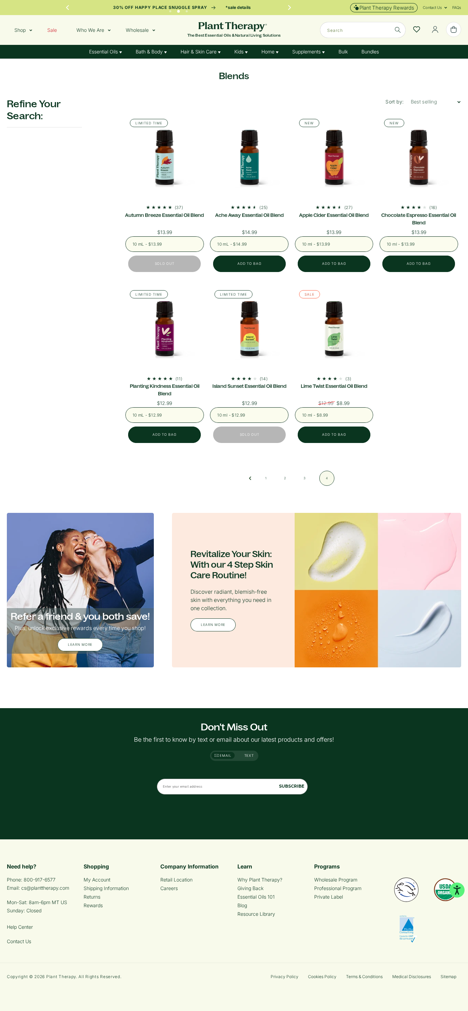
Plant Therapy (61, 976)
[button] (432, 7)
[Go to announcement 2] (178, 9)
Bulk (343, 51)
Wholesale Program (335, 880)
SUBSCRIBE (291, 786)
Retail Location (176, 880)
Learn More (80, 644)
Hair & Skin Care (199, 51)
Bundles (370, 51)
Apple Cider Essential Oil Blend (334, 215)
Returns (92, 897)
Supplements (307, 51)
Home (268, 51)
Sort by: (394, 101)
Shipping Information (106, 888)
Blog (242, 905)
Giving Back (250, 888)
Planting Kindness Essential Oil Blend (164, 389)
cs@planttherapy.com (45, 888)
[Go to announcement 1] (170, 9)
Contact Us (19, 941)
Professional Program (337, 888)
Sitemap (448, 976)
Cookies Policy (322, 976)
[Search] (397, 29)
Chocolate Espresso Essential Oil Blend (418, 218)
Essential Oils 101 (256, 897)
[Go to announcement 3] (187, 9)
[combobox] (362, 30)
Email (225, 755)
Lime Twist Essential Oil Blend (334, 386)
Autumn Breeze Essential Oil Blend (164, 215)
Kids (239, 51)
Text (249, 755)
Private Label (328, 897)
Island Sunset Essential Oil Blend (249, 386)
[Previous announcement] (67, 7)
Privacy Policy (284, 976)
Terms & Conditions (364, 976)
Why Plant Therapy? (259, 880)
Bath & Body (150, 51)
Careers (169, 888)
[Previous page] (250, 478)
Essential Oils (104, 51)
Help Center (20, 927)
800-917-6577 (40, 880)
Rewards (93, 905)
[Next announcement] (289, 7)
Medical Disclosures (411, 976)
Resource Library (256, 914)
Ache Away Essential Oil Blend (249, 215)
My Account (97, 880)
